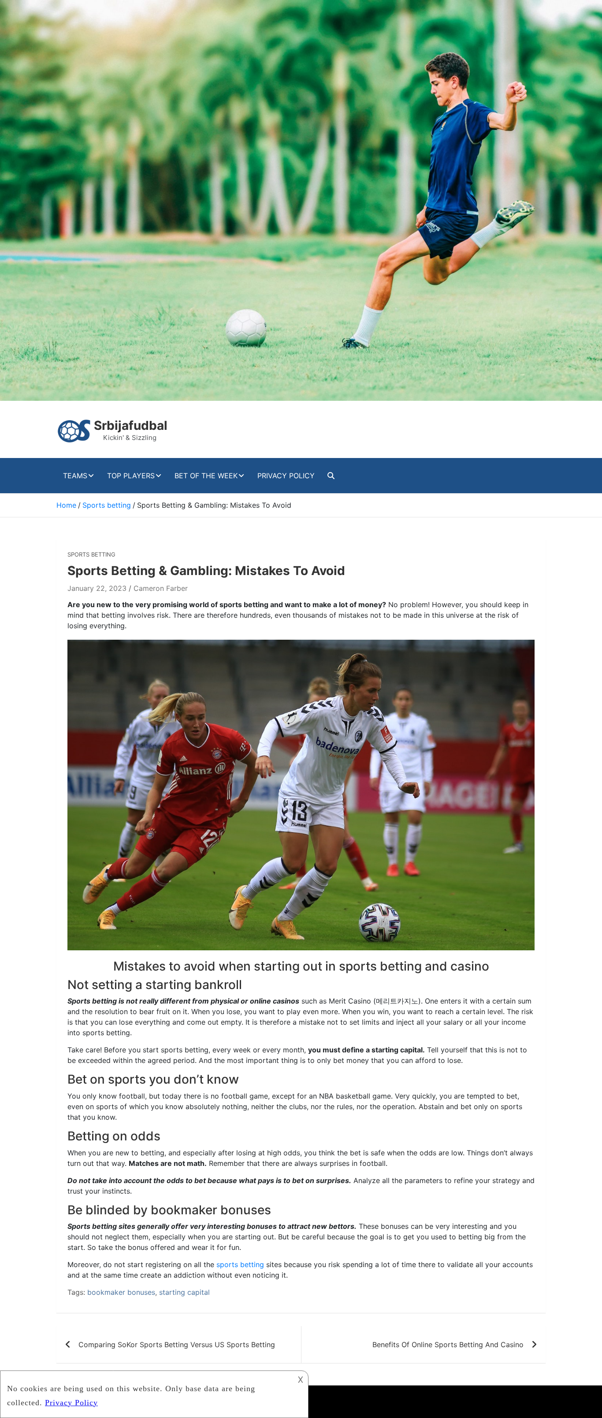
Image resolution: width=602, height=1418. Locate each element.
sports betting (240, 1264)
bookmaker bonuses (121, 1292)
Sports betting (91, 554)
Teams (75, 475)
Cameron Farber (161, 588)
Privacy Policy (286, 475)
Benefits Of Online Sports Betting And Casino (448, 1344)
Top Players (131, 475)
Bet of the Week (206, 475)
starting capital (184, 1292)
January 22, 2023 (96, 588)
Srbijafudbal (130, 425)
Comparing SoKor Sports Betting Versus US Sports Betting (176, 1344)
